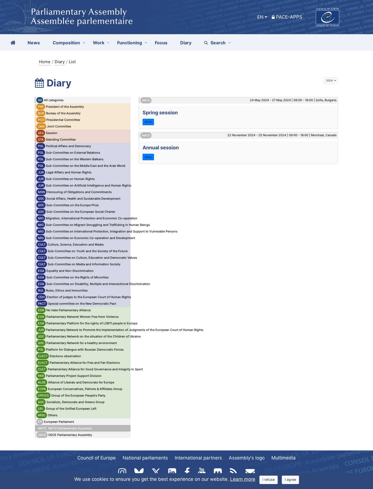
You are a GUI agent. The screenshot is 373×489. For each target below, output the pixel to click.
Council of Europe (96, 458)
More (148, 121)
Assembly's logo (247, 458)
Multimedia (283, 458)
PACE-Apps (289, 17)
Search (218, 42)
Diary (60, 61)
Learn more (242, 479)
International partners (198, 458)
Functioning (129, 42)
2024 (329, 80)
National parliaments (145, 458)
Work (98, 42)
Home (45, 61)
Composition (66, 42)
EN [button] (260, 17)
